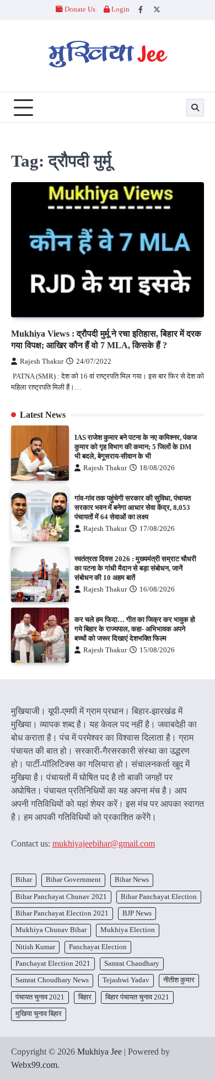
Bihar (23, 880)
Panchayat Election (98, 947)
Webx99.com (34, 1065)
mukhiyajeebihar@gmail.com (103, 843)
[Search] (195, 107)
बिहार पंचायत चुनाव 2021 (137, 997)
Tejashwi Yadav (126, 980)
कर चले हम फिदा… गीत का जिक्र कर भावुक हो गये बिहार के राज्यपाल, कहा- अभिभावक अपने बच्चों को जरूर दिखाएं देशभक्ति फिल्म (134, 629)
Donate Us (80, 9)
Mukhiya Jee (99, 1051)
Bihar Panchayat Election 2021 (62, 913)
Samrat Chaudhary (131, 963)
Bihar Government (73, 880)
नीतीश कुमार (179, 980)
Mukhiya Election (127, 930)
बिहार (85, 997)
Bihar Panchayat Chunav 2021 (61, 897)
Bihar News (132, 880)
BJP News (137, 913)
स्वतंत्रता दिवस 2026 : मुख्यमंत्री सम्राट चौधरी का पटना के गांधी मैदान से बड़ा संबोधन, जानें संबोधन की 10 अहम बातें (135, 568)
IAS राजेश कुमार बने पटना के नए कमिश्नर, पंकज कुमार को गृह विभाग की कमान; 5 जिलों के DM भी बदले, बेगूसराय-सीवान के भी (135, 447)
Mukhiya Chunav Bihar (51, 930)
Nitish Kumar (35, 947)
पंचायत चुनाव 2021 (39, 997)
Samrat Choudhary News (52, 980)
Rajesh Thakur (41, 361)
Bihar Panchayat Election (159, 897)
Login (120, 9)
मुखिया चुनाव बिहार (38, 1014)
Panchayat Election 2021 (52, 963)
